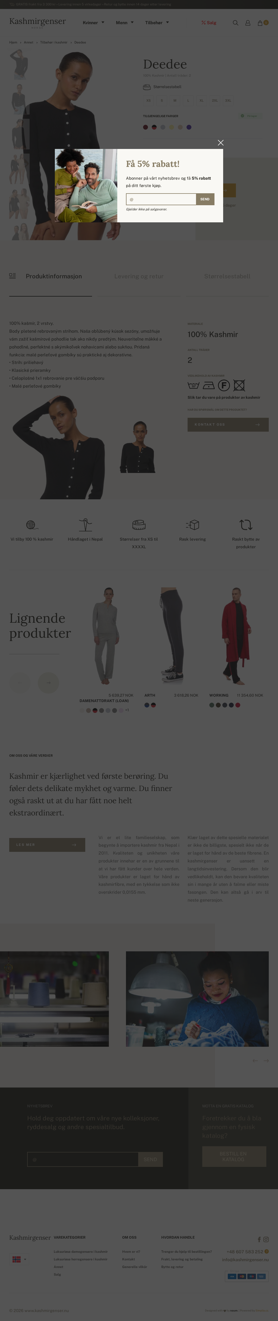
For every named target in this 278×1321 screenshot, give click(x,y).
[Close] (219, 143)
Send (205, 199)
